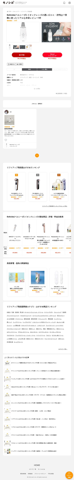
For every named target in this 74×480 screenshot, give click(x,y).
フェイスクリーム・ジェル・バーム (25, 335)
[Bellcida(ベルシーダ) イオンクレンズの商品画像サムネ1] (10, 47)
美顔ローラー (30, 338)
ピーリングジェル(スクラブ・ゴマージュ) (44, 315)
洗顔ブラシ (39, 329)
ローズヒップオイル (55, 332)
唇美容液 (50, 319)
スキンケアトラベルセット (28, 325)
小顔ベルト (61, 338)
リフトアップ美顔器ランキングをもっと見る (54, 206)
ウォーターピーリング (51, 338)
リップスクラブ (27, 322)
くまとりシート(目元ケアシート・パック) (44, 322)
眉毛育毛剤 (34, 319)
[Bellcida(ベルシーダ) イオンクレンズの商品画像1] (23, 32)
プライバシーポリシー (40, 473)
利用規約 (30, 473)
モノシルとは (41, 469)
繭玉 (44, 329)
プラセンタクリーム (23, 332)
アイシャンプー (42, 319)
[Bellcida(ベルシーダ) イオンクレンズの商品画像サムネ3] (22, 47)
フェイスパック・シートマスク (54, 325)
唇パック (9, 322)
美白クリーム (60, 329)
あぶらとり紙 (60, 322)
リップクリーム (17, 322)
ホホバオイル (34, 332)
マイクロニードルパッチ (14, 329)
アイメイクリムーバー (13, 315)
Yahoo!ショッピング (52, 54)
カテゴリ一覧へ (62, 349)
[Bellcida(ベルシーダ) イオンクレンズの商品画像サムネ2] (16, 47)
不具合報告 (51, 473)
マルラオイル (10, 335)
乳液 (13, 312)
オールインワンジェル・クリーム (33, 312)
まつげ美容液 (10, 319)
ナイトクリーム (40, 335)
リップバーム (57, 319)
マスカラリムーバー (26, 315)
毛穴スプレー (61, 315)
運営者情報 (23, 473)
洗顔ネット (32, 329)
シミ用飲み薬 (16, 325)
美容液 (17, 312)
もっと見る (37, 88)
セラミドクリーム (12, 332)
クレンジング (57, 312)
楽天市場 (21, 55)
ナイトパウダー (48, 312)
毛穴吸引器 (10, 342)
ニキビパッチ (41, 325)
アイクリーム (19, 319)
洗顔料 (64, 312)
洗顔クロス (25, 329)
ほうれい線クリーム (57, 335)
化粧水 (9, 312)
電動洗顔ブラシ (51, 329)
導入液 (22, 312)
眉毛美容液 (27, 319)
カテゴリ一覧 (32, 469)
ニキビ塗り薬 (21, 338)
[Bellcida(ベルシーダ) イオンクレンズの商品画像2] (57, 32)
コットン (9, 325)
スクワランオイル (44, 332)
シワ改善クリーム (12, 338)
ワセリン (48, 335)
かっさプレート (18, 342)
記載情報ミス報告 (62, 93)
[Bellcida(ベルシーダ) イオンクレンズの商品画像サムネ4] (29, 47)
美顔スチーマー (39, 338)
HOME (37, 465)
